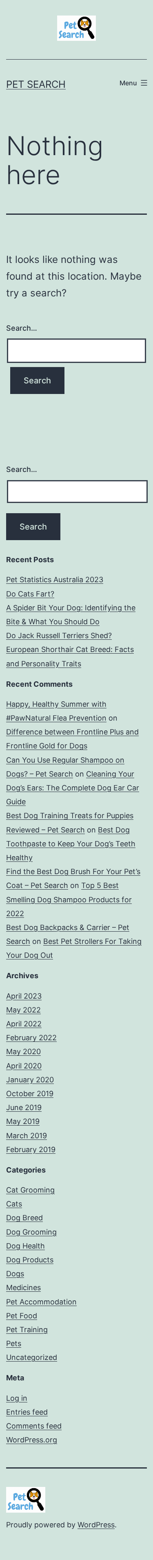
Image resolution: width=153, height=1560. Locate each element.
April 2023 (24, 996)
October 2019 (29, 1093)
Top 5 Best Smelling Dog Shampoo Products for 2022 (69, 899)
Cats (14, 1203)
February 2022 (31, 1037)
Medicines (23, 1287)
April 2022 (24, 1023)
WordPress (96, 1524)
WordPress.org (31, 1439)
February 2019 (30, 1149)
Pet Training (27, 1329)
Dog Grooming (31, 1232)
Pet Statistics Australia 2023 (54, 579)
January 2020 (30, 1079)
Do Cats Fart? (30, 594)
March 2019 (26, 1135)
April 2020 (24, 1066)
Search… (21, 328)
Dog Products (29, 1259)
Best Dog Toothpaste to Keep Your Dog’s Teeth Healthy (70, 844)
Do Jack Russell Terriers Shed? (59, 635)
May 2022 (23, 1010)
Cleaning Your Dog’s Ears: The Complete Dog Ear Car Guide (72, 788)
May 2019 (23, 1121)
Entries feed (27, 1412)
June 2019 (24, 1107)
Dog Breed (24, 1217)
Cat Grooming (30, 1190)
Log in (16, 1398)
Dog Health (25, 1246)
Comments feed (34, 1426)
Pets (13, 1343)
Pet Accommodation (41, 1301)
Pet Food (21, 1315)
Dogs (15, 1273)
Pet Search (36, 84)
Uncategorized (31, 1357)
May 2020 (23, 1051)
